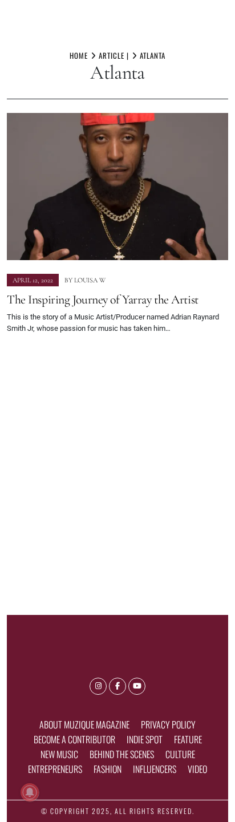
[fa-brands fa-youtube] (136, 686)
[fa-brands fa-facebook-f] (117, 686)
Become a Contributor (74, 739)
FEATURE (188, 739)
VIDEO (197, 769)
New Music (59, 754)
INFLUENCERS (154, 769)
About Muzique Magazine (84, 724)
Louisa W (90, 280)
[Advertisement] (117, 469)
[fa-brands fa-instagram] (98, 686)
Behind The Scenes (122, 754)
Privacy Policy (168, 724)
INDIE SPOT (145, 739)
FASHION (107, 769)
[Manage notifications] (30, 792)
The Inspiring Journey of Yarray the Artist (102, 299)
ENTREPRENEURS (55, 769)
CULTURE (180, 754)
